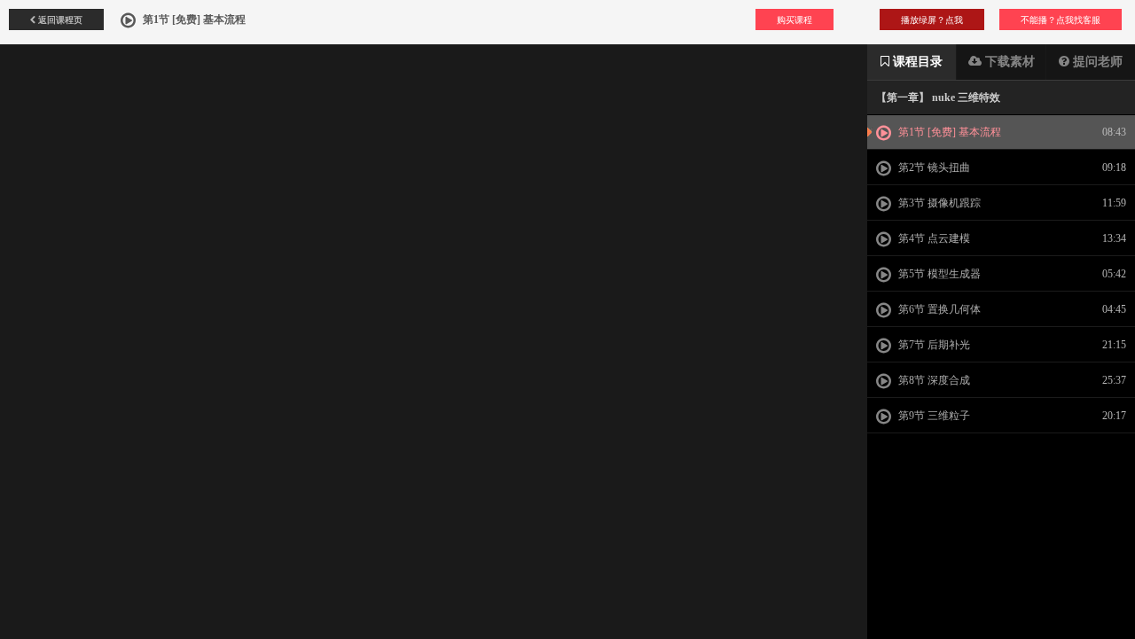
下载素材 (1008, 61)
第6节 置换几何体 (938, 309)
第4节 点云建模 (933, 238)
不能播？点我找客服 (1060, 19)
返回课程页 (58, 19)
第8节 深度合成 (933, 380)
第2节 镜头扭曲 (933, 167)
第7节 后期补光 (933, 345)
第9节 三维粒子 (933, 415)
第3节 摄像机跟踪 (938, 203)
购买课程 (794, 19)
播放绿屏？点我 (932, 19)
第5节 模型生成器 (938, 274)
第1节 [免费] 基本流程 (948, 132)
